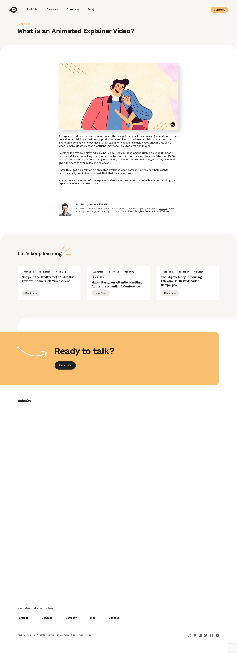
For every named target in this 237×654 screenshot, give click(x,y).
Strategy (198, 272)
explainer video (72, 136)
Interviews (114, 272)
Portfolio (32, 9)
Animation (29, 272)
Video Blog (61, 272)
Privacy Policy (62, 635)
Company (73, 9)
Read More (31, 293)
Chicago (163, 209)
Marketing (129, 272)
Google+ (139, 211)
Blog (91, 9)
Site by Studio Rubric (81, 635)
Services (52, 9)
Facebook (150, 211)
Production (44, 272)
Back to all (24, 24)
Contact (219, 10)
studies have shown (146, 143)
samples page (150, 180)
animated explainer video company (118, 170)
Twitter (165, 211)
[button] (65, 365)
